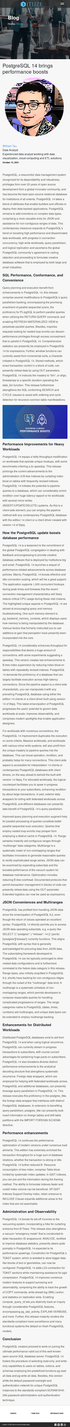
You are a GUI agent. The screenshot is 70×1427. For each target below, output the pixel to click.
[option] (13, 1413)
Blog (20, 24)
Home (11, 24)
